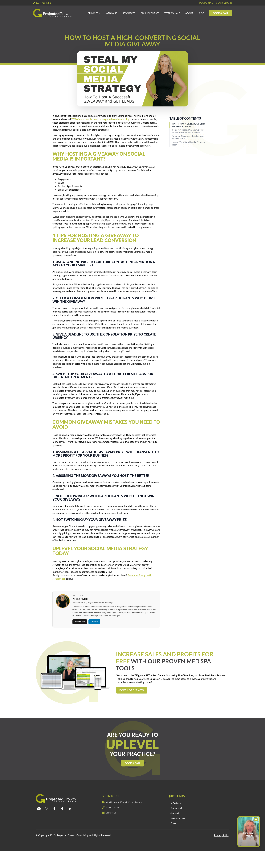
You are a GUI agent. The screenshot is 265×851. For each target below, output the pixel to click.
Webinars (111, 13)
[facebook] (54, 809)
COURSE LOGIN (224, 2)
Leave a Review (177, 818)
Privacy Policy (221, 835)
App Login (175, 813)
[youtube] (39, 809)
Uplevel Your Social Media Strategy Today (188, 143)
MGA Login (175, 803)
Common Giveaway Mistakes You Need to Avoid (188, 137)
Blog (201, 13)
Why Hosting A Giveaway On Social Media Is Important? (188, 125)
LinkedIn (94, 622)
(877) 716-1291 (43, 2)
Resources (129, 13)
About (189, 13)
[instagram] (47, 809)
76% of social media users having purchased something (100, 119)
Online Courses (150, 13)
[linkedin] (70, 809)
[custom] (62, 809)
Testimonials (172, 13)
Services (93, 13)
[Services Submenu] (100, 13)
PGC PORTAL (206, 2)
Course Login (176, 808)
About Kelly (80, 622)
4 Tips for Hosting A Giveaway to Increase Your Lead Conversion (187, 131)
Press (173, 822)
